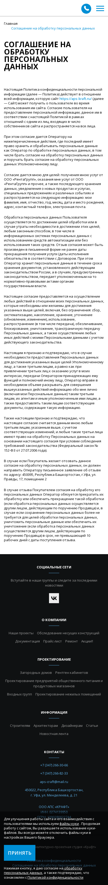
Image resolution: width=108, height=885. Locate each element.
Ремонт (71, 641)
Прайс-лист (52, 641)
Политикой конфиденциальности (55, 877)
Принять (19, 853)
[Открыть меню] (100, 8)
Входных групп (19, 694)
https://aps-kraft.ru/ (76, 98)
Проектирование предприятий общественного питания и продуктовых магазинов (54, 683)
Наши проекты (21, 633)
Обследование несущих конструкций (68, 633)
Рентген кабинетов (71, 672)
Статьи (92, 725)
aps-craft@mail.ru (54, 781)
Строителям (20, 725)
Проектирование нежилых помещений (68, 694)
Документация (27, 641)
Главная (11, 23)
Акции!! (87, 641)
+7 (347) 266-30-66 (54, 765)
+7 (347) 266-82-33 (54, 773)
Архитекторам (46, 725)
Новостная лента (54, 733)
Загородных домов (36, 672)
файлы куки (69, 823)
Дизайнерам (72, 725)
